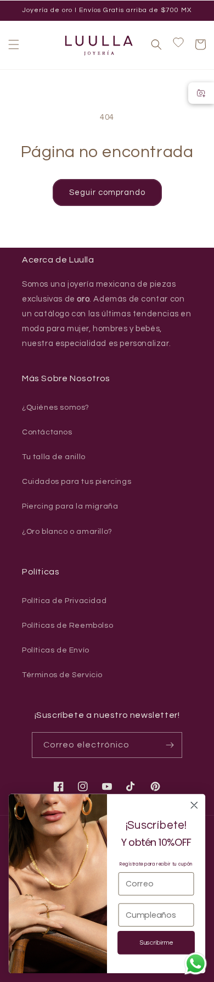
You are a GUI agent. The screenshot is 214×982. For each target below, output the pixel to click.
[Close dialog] (194, 805)
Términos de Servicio (62, 675)
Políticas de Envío (55, 650)
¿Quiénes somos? (55, 407)
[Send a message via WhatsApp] (196, 964)
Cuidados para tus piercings (76, 482)
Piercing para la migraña (70, 506)
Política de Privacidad (64, 601)
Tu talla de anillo (54, 457)
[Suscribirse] (169, 745)
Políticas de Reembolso (67, 625)
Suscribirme (156, 943)
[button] (14, 44)
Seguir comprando (107, 192)
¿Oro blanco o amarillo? (67, 531)
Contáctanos (47, 432)
